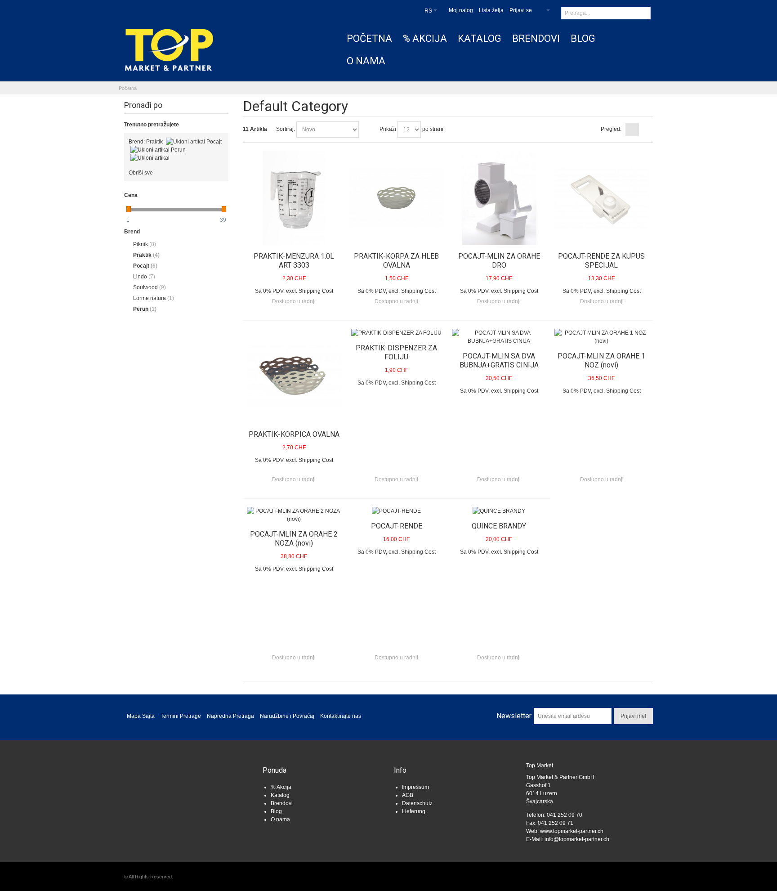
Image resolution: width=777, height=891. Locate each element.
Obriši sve (141, 173)
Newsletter (513, 716)
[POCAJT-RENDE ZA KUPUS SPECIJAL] (601, 198)
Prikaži (388, 129)
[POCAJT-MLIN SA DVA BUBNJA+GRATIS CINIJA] (499, 337)
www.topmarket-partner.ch (571, 831)
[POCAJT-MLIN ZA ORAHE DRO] (499, 198)
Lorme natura (153, 298)
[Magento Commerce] (169, 49)
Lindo (144, 276)
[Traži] (644, 13)
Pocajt (145, 266)
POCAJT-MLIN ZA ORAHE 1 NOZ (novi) (601, 360)
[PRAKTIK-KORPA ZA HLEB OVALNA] (396, 198)
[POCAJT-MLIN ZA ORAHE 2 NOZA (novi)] (294, 515)
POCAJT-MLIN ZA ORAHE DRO (499, 260)
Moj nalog (461, 10)
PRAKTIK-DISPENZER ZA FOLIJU (396, 352)
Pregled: (611, 129)
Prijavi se (520, 10)
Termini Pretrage (181, 716)
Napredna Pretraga (230, 716)
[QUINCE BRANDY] (499, 511)
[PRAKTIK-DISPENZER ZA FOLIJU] (396, 333)
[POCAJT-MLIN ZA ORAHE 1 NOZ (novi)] (601, 337)
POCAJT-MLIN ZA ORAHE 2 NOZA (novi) (294, 538)
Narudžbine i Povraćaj (287, 716)
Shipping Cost (316, 291)
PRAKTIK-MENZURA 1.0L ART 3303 (294, 260)
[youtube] (209, 775)
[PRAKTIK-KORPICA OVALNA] (294, 376)
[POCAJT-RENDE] (396, 511)
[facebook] (140, 775)
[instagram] (186, 775)
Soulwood (149, 287)
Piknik (144, 244)
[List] (646, 129)
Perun (144, 309)
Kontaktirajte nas (340, 716)
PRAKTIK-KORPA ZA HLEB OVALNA (396, 260)
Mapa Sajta (141, 716)
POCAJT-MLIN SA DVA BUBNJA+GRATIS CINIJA (499, 360)
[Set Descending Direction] (367, 129)
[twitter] (163, 775)
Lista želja (491, 10)
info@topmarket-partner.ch (577, 839)
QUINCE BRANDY (499, 526)
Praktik (146, 255)
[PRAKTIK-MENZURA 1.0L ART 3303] (294, 198)
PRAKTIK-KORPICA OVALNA (294, 434)
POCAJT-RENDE (396, 526)
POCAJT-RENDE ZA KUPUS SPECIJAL (601, 260)
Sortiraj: (285, 129)
